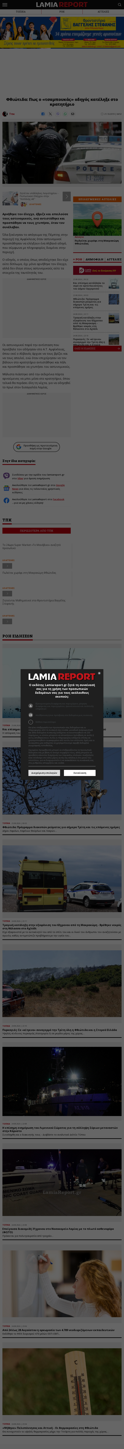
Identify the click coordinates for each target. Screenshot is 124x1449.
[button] (62, 722)
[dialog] (62, 724)
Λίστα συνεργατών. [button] (62, 745)
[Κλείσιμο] (99, 673)
